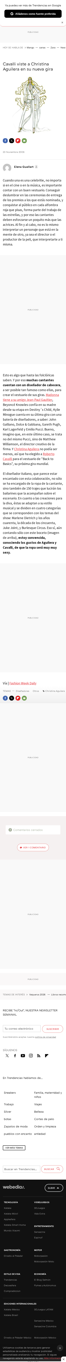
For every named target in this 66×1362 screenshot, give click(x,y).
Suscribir (52, 1029)
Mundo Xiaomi (12, 1230)
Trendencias (10, 1279)
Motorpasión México (45, 1337)
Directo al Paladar (13, 1255)
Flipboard (17, 140)
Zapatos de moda (16, 1126)
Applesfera (9, 1219)
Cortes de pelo (44, 1119)
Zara (53, 47)
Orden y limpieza (45, 1126)
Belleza (39, 1111)
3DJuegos (39, 1208)
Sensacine (39, 1231)
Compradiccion (12, 1291)
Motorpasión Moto (44, 1261)
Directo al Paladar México (17, 1337)
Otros (36, 691)
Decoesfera (10, 1285)
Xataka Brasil (11, 1315)
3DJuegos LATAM (43, 1309)
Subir (51, 1187)
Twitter (11, 140)
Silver (7, 1111)
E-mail (24, 140)
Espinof (38, 1237)
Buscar (49, 1169)
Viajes (38, 1104)
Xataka (7, 1208)
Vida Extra (39, 1213)
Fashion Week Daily (22, 683)
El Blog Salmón (42, 1279)
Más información (53, 1358)
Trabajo (9, 1104)
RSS (39, 1055)
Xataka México (12, 1309)
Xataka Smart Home (15, 1224)
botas (7, 1119)
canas (42, 47)
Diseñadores (22, 691)
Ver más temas (14, 1147)
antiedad (40, 1133)
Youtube (23, 1055)
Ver (34, 847)
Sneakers (10, 1092)
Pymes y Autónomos (45, 1285)
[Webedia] (14, 1189)
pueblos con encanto (18, 1133)
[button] (25, 167)
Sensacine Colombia (45, 1326)
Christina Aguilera (27, 449)
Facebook (5, 140)
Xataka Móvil (11, 1213)
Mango (30, 47)
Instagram (31, 1055)
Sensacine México (44, 1320)
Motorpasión (41, 1255)
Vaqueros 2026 (37, 994)
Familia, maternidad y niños (48, 1095)
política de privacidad (45, 1037)
